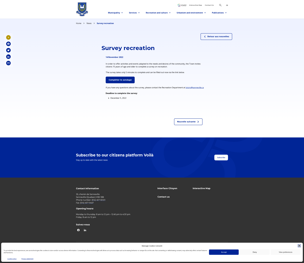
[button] (299, 246)
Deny (255, 252)
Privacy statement (27, 259)
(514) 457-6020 (98, 200)
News (89, 23)
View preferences (285, 252)
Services (135, 13)
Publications (219, 13)
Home (78, 23)
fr (227, 5)
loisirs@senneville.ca (195, 87)
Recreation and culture (157, 13)
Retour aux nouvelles (218, 36)
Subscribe (221, 157)
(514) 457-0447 (87, 203)
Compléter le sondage (120, 80)
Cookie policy (12, 259)
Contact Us (209, 5)
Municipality (115, 13)
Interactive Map (195, 5)
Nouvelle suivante (186, 122)
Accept (224, 252)
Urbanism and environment (190, 13)
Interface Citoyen (182, 5)
